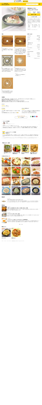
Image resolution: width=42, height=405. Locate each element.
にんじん (28, 37)
